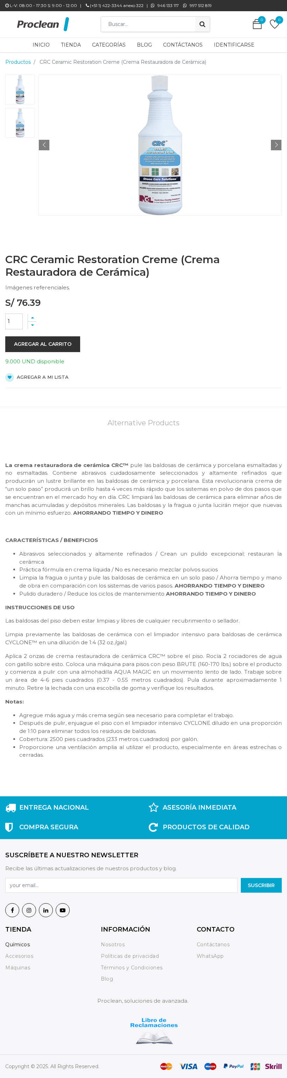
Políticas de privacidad (130, 956)
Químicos (17, 944)
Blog (107, 979)
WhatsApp (210, 956)
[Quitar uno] (32, 325)
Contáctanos (213, 944)
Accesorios (19, 956)
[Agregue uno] (32, 317)
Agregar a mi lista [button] (42, 377)
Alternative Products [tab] (143, 423)
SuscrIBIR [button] (261, 885)
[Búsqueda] (202, 24)
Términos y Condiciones (131, 967)
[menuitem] (41, 45)
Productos (18, 62)
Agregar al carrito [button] (42, 344)
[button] (44, 145)
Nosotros (113, 944)
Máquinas (17, 967)
